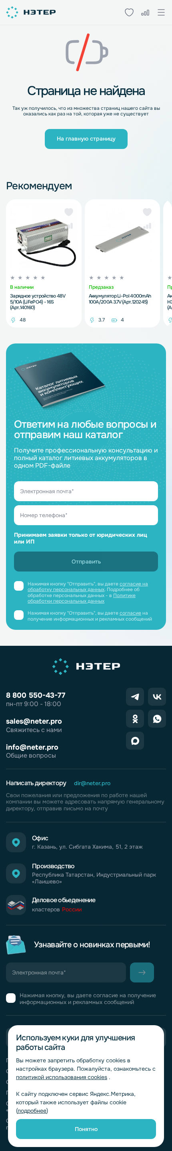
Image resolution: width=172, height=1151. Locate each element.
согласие (130, 613)
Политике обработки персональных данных (82, 598)
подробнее (32, 1110)
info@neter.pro (32, 747)
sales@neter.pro (34, 721)
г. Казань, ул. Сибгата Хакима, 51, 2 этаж (87, 846)
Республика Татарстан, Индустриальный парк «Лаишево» (94, 878)
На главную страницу (86, 138)
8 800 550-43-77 (35, 695)
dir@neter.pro (92, 783)
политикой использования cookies (61, 1077)
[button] (69, 212)
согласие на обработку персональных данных (88, 587)
